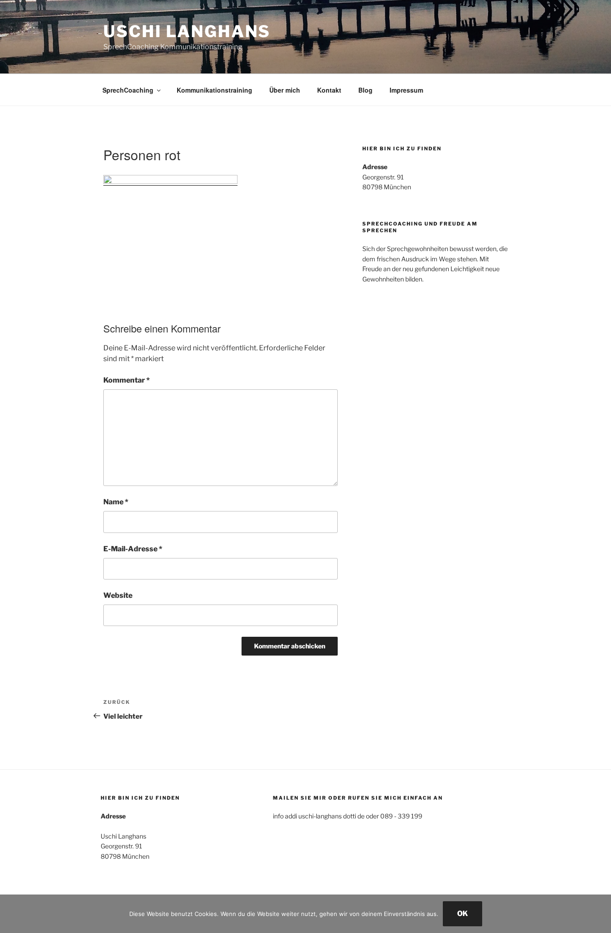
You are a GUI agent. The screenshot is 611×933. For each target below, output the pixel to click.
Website (117, 595)
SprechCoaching (127, 89)
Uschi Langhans (187, 31)
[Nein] (599, 913)
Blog (365, 89)
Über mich (284, 89)
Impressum (406, 89)
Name (115, 502)
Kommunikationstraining (214, 89)
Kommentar (126, 380)
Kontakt (329, 89)
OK (462, 913)
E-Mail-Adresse (132, 549)
